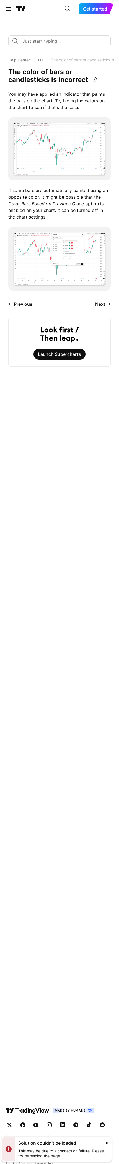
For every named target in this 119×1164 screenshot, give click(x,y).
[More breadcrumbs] (40, 60)
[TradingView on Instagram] (49, 1125)
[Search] (67, 8)
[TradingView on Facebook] (23, 1125)
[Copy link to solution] (94, 80)
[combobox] (59, 40)
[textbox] (62, 41)
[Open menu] (8, 8)
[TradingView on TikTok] (89, 1125)
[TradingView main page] (21, 9)
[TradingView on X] (9, 1125)
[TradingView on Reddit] (102, 1125)
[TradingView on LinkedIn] (62, 1125)
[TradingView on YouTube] (36, 1125)
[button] (19, 60)
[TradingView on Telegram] (76, 1125)
